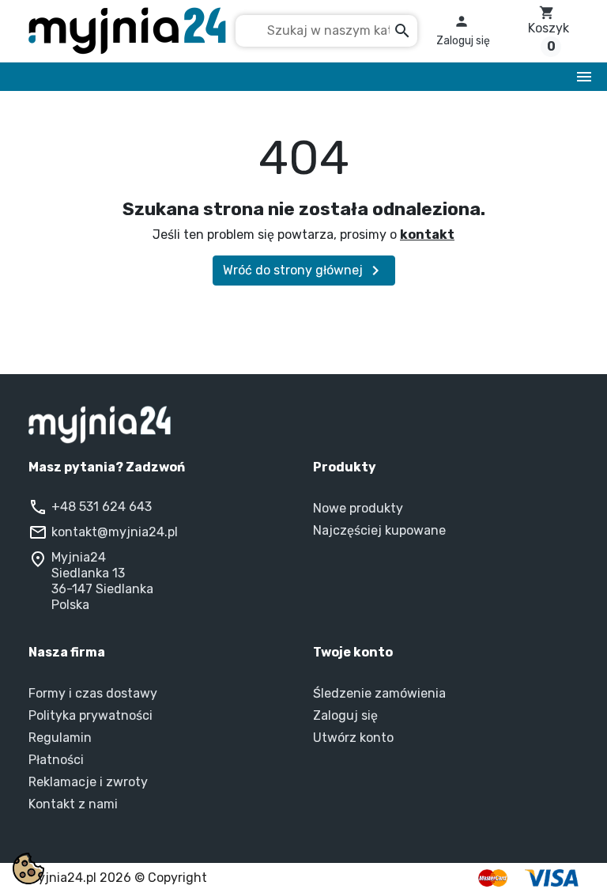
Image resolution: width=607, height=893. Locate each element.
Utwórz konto (353, 737)
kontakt (427, 234)
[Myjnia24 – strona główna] (303, 425)
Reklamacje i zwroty (88, 781)
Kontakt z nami (73, 804)
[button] (463, 31)
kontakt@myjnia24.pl (114, 531)
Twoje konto (353, 652)
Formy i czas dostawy (92, 693)
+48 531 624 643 (101, 506)
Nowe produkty (358, 508)
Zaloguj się (345, 715)
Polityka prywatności (90, 715)
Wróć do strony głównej (304, 270)
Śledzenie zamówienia (379, 693)
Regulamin (60, 737)
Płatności (56, 759)
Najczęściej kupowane (379, 530)
